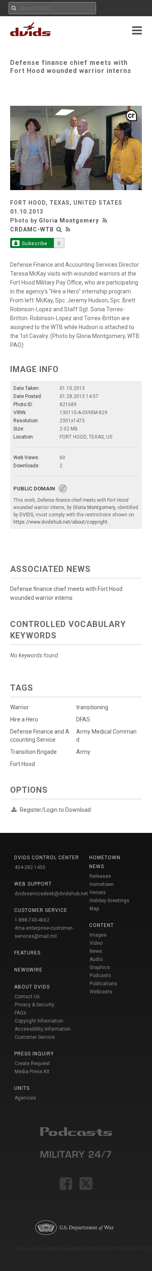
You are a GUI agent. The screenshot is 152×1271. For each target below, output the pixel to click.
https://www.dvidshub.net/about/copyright (60, 522)
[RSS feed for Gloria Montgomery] (105, 220)
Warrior (19, 707)
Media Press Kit (32, 1071)
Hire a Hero (24, 719)
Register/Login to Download (55, 810)
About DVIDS (32, 987)
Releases (100, 876)
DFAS (83, 719)
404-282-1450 (30, 867)
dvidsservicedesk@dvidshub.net (51, 894)
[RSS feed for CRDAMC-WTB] (68, 229)
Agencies (25, 1098)
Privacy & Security (34, 1005)
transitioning (92, 707)
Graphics (100, 967)
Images (98, 935)
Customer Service (35, 1037)
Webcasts (101, 992)
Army (83, 752)
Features (27, 953)
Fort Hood (22, 764)
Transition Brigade (33, 752)
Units (22, 1088)
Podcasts (100, 975)
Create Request (32, 1063)
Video (96, 943)
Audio (96, 959)
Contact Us (27, 996)
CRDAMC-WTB (32, 229)
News (96, 951)
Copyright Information (39, 1021)
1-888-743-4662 (32, 920)
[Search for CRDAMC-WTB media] (59, 229)
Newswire (28, 970)
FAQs (20, 1013)
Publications (103, 983)
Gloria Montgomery (69, 220)
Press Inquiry (34, 1054)
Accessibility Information (43, 1029)
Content (101, 925)
